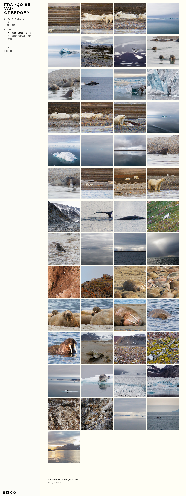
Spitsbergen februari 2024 (18, 36)
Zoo (7, 22)
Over (7, 47)
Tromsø (9, 39)
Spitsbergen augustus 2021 (18, 33)
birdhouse (10, 25)
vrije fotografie (14, 18)
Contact (9, 51)
